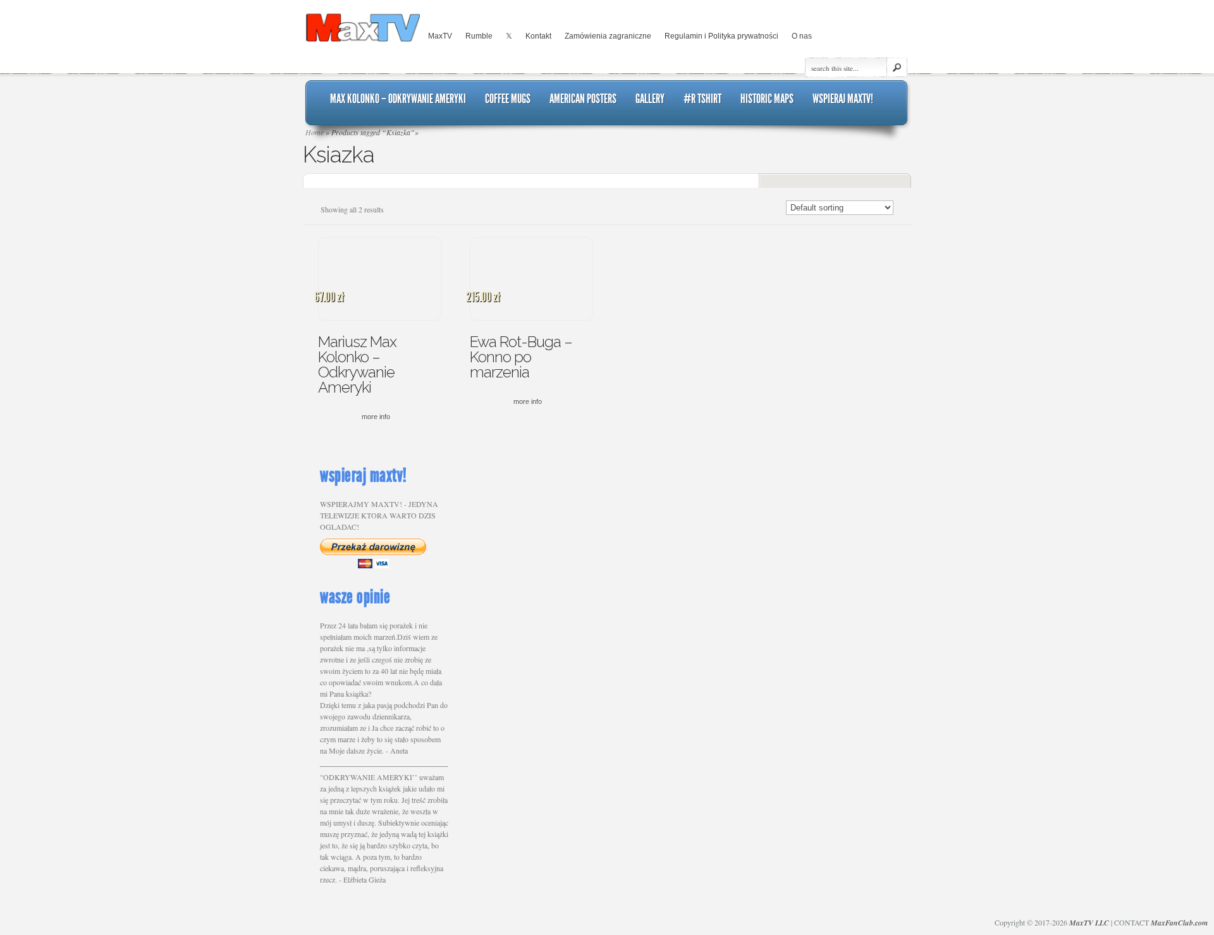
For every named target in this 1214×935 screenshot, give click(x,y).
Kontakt (538, 36)
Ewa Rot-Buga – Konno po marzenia (521, 357)
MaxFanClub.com (1179, 922)
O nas (802, 36)
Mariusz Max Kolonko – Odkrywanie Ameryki (357, 364)
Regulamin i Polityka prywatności (721, 36)
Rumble (479, 36)
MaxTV (440, 36)
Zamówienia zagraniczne (608, 36)
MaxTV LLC (1089, 922)
